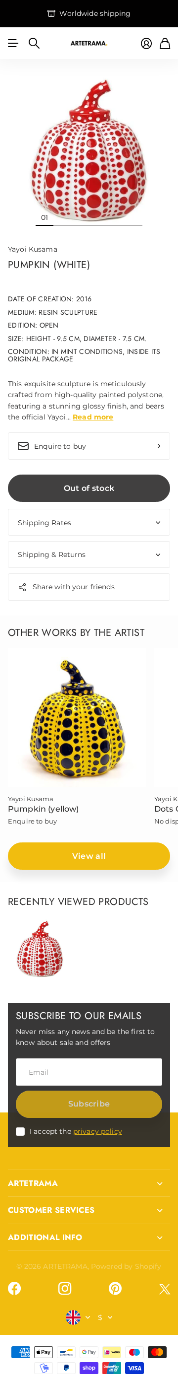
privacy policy (97, 1131)
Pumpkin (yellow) (43, 809)
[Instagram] (64, 1288)
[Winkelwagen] (165, 43)
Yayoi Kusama (32, 249)
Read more (93, 417)
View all (89, 856)
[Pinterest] (115, 1288)
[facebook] (14, 1288)
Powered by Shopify (126, 1266)
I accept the (76, 1131)
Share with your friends (74, 586)
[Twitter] (164, 1289)
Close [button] (89, 1183)
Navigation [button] (13, 43)
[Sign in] (146, 43)
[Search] (34, 43)
